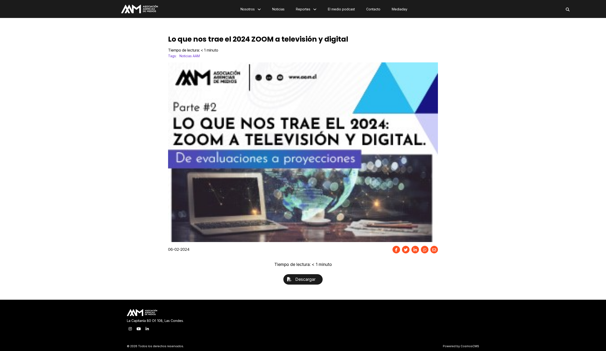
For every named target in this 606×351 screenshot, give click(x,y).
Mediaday (399, 9)
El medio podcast (341, 9)
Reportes (303, 9)
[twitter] (406, 249)
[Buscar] (568, 9)
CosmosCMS (470, 346)
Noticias (278, 9)
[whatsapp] (424, 249)
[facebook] (396, 249)
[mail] (434, 249)
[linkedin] (415, 249)
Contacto (373, 9)
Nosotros (248, 9)
